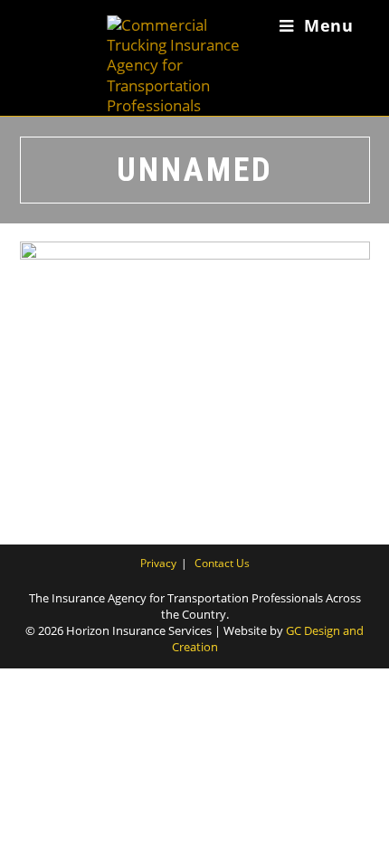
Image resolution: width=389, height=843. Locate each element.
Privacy (158, 563)
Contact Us (222, 563)
